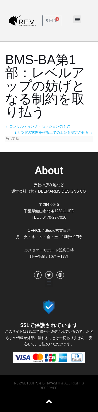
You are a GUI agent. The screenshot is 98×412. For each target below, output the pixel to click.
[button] (77, 19)
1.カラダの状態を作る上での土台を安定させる (52, 132)
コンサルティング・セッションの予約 (39, 126)
